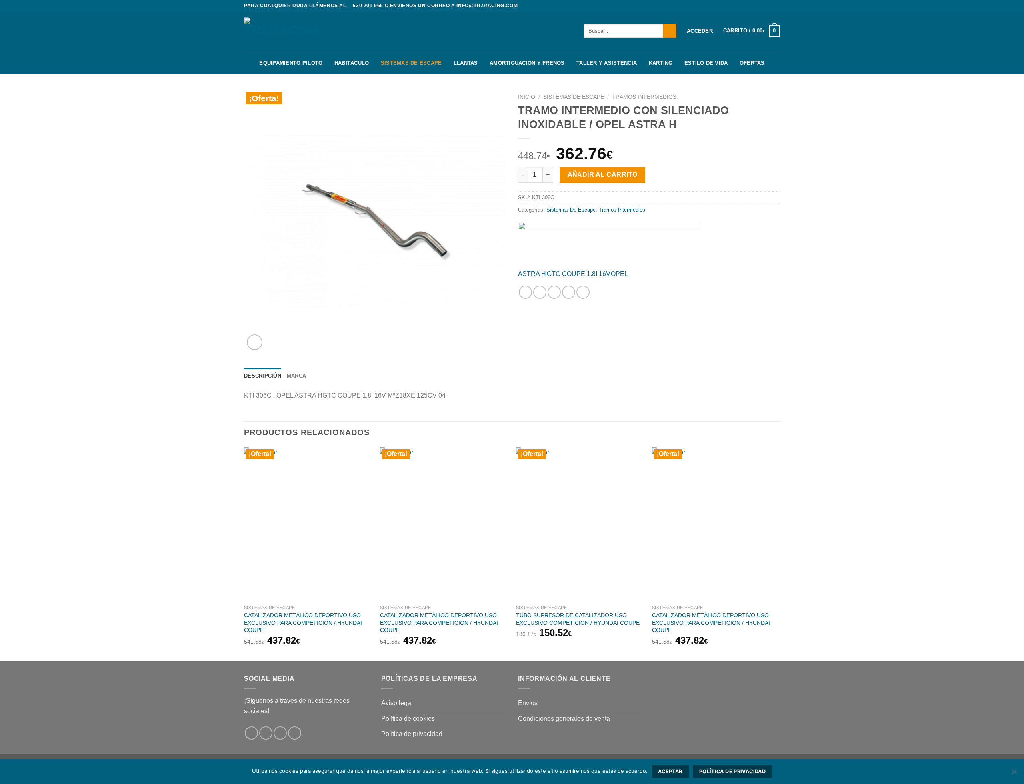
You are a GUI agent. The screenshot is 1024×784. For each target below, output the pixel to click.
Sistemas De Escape (411, 63)
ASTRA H (532, 273)
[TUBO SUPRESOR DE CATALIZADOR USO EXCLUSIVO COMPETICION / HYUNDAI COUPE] (580, 524)
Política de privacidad (411, 733)
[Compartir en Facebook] (525, 292)
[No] (1014, 774)
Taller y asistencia (606, 63)
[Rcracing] (608, 243)
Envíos (528, 703)
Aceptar (670, 771)
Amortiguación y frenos (527, 63)
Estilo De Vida (706, 63)
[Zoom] (254, 342)
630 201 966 (368, 5)
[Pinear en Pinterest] (568, 292)
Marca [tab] (296, 376)
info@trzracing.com (487, 5)
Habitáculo (351, 63)
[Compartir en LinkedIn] (583, 292)
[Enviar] (669, 31)
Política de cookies (408, 718)
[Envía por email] (554, 292)
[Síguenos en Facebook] (760, 6)
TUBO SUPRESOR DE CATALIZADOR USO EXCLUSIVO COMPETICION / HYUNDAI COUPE (578, 619)
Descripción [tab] (262, 376)
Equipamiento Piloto (290, 63)
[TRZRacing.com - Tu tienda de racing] (284, 31)
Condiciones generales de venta (564, 718)
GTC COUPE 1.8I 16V (578, 273)
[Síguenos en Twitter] (776, 6)
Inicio (526, 97)
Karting (661, 63)
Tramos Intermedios (644, 97)
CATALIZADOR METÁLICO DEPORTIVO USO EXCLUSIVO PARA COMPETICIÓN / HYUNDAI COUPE (303, 622)
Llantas (466, 63)
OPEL (619, 273)
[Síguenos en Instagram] (768, 6)
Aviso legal (397, 703)
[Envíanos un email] (294, 733)
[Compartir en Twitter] (539, 292)
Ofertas (752, 63)
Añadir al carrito (603, 174)
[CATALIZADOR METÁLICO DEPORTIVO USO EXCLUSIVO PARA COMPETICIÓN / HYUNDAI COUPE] (308, 524)
